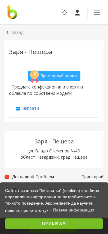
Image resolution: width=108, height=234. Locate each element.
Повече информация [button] (73, 210)
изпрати (30, 108)
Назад (17, 32)
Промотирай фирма (58, 75)
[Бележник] (77, 12)
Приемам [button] (54, 223)
